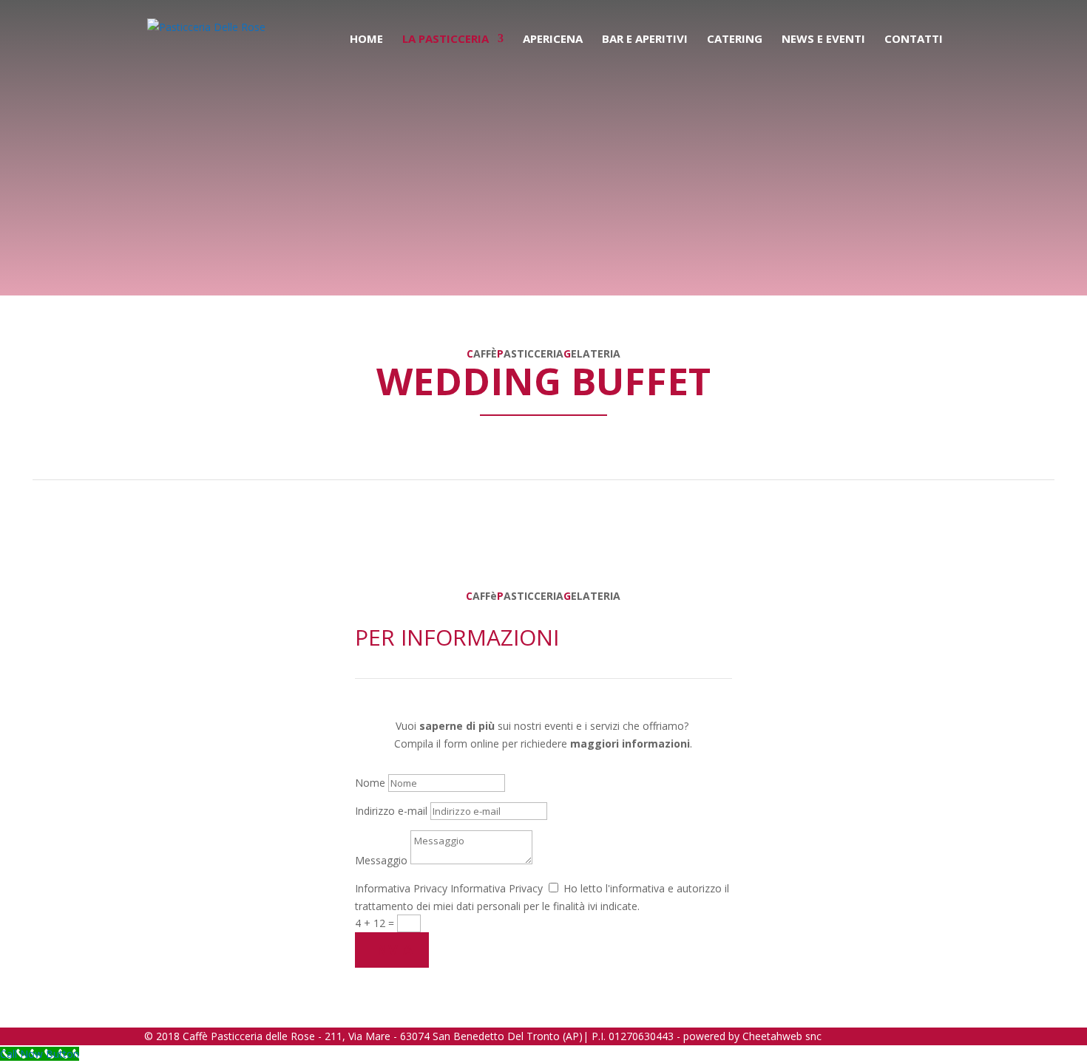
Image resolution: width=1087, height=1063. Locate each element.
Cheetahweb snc (782, 1036)
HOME (366, 39)
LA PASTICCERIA (445, 39)
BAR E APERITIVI (645, 39)
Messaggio (381, 860)
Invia (391, 950)
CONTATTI (913, 39)
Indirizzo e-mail (391, 811)
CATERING (734, 39)
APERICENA (553, 39)
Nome (370, 783)
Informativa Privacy (401, 888)
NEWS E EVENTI (823, 39)
